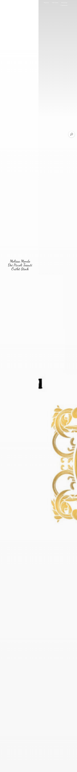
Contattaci (64, 6)
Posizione (64, 3)
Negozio (46, 3)
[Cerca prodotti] (71, 134)
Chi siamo (55, 3)
